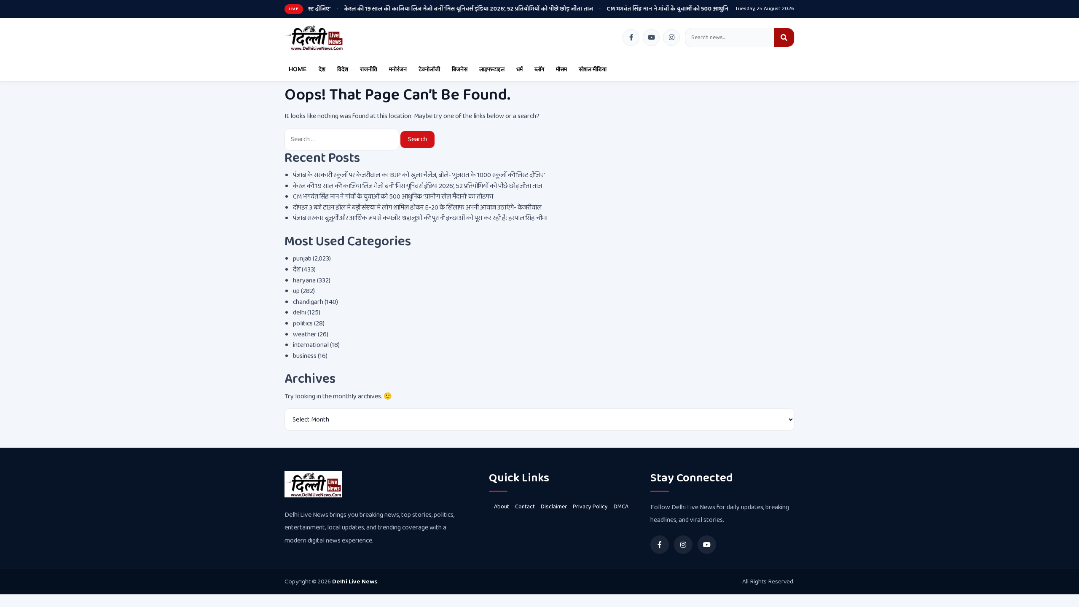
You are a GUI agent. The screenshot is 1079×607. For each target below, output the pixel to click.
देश (322, 69)
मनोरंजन (398, 69)
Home (298, 69)
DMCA (621, 506)
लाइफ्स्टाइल (492, 69)
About (501, 506)
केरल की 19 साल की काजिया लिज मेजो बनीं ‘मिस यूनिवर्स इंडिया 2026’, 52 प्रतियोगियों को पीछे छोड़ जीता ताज (436, 8)
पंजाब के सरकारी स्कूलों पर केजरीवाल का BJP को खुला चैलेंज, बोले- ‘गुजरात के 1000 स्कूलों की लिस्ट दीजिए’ (419, 175)
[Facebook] (631, 37)
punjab (302, 258)
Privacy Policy (590, 506)
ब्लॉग (539, 69)
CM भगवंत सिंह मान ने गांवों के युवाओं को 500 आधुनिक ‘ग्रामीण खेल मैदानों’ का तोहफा (673, 8)
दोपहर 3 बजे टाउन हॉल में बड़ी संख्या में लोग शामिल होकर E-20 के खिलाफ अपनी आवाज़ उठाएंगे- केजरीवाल (417, 207)
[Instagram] (671, 37)
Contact (525, 506)
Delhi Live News (354, 582)
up (296, 291)
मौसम (561, 69)
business (305, 356)
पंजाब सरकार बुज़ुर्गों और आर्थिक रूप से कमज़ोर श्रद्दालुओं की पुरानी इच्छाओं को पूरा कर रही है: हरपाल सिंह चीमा (420, 218)
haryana (304, 280)
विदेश (342, 69)
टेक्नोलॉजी (429, 69)
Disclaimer (554, 506)
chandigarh (308, 302)
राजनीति (368, 69)
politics (303, 323)
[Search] (784, 37)
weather (305, 334)
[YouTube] (651, 37)
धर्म (519, 69)
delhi (299, 312)
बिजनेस (459, 69)
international (311, 345)
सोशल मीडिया (593, 69)
